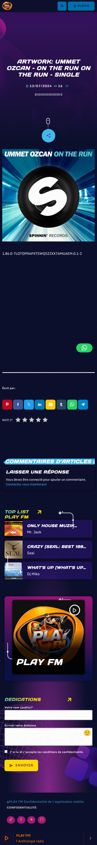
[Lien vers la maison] (7, 6)
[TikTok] (11, 820)
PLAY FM (39, 662)
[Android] (31, 820)
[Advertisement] (48, 308)
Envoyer (21, 765)
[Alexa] (42, 820)
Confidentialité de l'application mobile (54, 801)
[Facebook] (21, 820)
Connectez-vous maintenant (26, 484)
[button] (84, 347)
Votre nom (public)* (19, 708)
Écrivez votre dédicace (48, 731)
